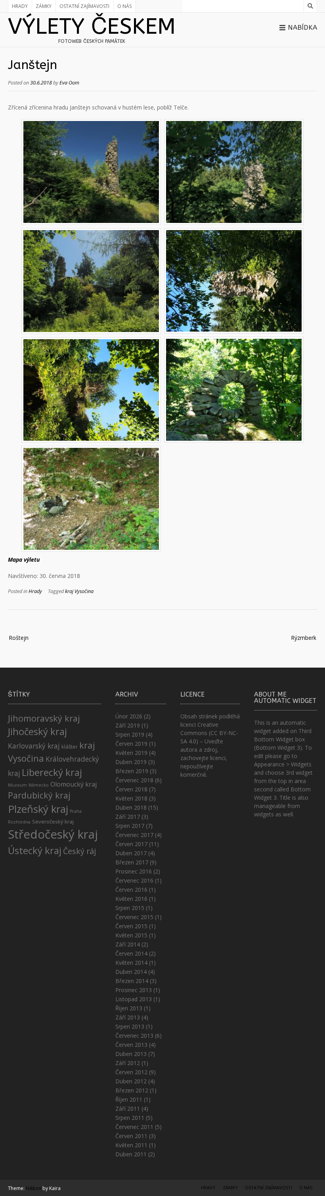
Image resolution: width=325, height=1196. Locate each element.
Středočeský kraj (53, 834)
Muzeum (17, 785)
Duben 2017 (131, 853)
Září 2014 (127, 944)
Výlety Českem (92, 26)
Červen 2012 (131, 1072)
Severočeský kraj (53, 821)
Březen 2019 (131, 771)
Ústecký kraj (34, 850)
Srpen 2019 (129, 734)
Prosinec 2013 (133, 990)
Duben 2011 (131, 1154)
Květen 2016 (131, 898)
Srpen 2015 (129, 908)
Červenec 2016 (134, 880)
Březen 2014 (131, 981)
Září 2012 (127, 1063)
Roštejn (19, 637)
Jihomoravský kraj (44, 718)
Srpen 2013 (129, 1026)
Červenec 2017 (134, 835)
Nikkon (33, 1188)
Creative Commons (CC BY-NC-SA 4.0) (209, 733)
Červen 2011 (131, 1136)
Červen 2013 (131, 1044)
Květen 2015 (131, 935)
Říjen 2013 (128, 1008)
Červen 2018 (131, 789)
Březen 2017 (131, 862)
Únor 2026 (128, 716)
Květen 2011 (131, 1145)
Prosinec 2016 (133, 871)
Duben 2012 (131, 1081)
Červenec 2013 (134, 1035)
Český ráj (79, 851)
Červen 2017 (131, 844)
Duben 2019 (131, 762)
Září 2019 (127, 725)
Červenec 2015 (134, 917)
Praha (76, 811)
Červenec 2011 (134, 1127)
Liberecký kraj (52, 772)
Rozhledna (19, 822)
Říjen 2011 (128, 1099)
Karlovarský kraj (34, 746)
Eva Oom (69, 82)
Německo (39, 785)
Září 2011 (127, 1108)
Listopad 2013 (133, 999)
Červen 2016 (131, 889)
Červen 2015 (131, 926)
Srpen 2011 (129, 1117)
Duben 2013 (131, 1054)
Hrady (20, 6)
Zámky (44, 6)
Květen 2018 (131, 798)
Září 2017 (127, 816)
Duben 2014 (131, 971)
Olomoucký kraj (73, 784)
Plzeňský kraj (38, 809)
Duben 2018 (131, 807)
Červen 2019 (131, 743)
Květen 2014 (131, 962)
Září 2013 (127, 1017)
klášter (69, 746)
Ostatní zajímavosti (84, 6)
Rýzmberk (303, 637)
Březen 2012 (131, 1090)
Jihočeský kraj (37, 731)
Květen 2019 (131, 752)
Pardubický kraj (39, 795)
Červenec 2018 (134, 780)
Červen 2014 (131, 953)
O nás (124, 6)
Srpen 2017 (129, 825)
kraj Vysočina (79, 591)
